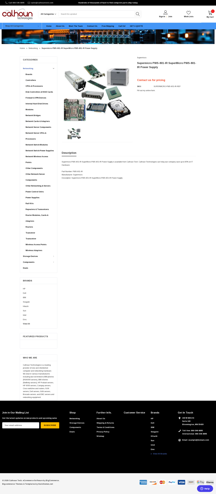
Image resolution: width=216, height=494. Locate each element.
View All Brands (160, 454)
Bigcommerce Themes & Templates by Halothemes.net (27, 484)
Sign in (162, 16)
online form (150, 90)
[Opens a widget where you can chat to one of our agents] (205, 489)
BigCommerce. (53, 480)
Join (170, 16)
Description (69, 152)
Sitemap (100, 436)
